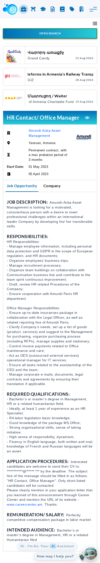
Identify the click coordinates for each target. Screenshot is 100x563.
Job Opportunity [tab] (22, 185)
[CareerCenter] (10, 9)
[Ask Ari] (90, 553)
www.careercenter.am (24, 504)
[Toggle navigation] (93, 9)
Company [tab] (52, 185)
